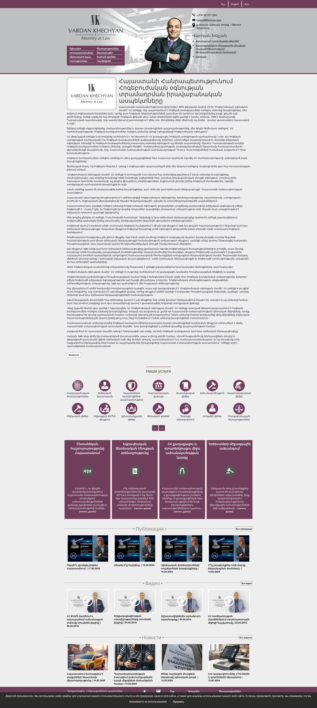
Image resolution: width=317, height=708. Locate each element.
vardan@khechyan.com (208, 20)
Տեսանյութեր (105, 52)
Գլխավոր (75, 48)
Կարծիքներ (104, 61)
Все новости (246, 637)
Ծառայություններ (108, 48)
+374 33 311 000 (206, 15)
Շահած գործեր (106, 56)
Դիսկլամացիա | (77, 690)
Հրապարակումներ (81, 52)
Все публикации (244, 528)
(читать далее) (87, 511)
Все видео (247, 583)
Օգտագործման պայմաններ (105, 690)
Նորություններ (78, 61)
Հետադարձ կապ (80, 56)
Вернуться (74, 354)
